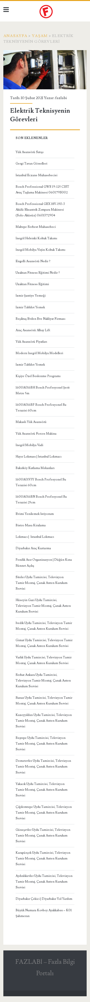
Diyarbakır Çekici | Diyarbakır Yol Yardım (44, 899)
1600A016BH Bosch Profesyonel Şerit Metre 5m (43, 390)
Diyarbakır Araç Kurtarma (33, 548)
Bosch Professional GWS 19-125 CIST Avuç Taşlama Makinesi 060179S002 (42, 189)
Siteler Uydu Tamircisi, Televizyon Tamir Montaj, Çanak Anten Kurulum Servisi (41, 583)
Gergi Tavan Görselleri (31, 163)
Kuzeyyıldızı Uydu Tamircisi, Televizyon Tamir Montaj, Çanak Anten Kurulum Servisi (44, 720)
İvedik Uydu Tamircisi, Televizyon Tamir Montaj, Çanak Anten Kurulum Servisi (44, 626)
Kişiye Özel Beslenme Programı (38, 376)
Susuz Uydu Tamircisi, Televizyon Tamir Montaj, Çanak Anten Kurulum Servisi (44, 700)
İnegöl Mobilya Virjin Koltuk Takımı (40, 250)
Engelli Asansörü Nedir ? (33, 261)
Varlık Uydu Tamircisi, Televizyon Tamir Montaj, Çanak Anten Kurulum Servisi (44, 660)
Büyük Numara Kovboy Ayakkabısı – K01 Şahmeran (44, 913)
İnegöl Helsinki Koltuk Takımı (36, 238)
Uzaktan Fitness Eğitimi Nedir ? (38, 273)
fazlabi (61, 98)
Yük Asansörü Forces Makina (36, 434)
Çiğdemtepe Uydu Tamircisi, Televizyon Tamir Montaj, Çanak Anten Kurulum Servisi (44, 812)
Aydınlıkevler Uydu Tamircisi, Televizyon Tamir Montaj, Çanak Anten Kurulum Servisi (44, 881)
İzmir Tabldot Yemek (30, 307)
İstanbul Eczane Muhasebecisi (36, 175)
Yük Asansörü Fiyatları (31, 342)
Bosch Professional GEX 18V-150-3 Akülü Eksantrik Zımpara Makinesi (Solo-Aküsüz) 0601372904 (40, 209)
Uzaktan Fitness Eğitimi (32, 284)
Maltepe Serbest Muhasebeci (36, 227)
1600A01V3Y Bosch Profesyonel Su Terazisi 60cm (41, 482)
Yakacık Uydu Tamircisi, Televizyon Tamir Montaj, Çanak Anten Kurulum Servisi (41, 789)
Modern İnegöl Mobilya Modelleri (39, 353)
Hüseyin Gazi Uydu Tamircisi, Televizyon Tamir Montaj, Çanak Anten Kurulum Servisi (43, 605)
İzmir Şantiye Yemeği (31, 296)
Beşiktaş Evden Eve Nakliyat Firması (40, 319)
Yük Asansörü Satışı (29, 152)
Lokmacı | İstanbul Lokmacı (35, 537)
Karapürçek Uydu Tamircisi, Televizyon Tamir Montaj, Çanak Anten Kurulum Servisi (43, 858)
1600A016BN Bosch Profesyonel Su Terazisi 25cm (41, 499)
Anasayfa (15, 35)
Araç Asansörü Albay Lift (33, 330)
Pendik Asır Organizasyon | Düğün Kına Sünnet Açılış (44, 562)
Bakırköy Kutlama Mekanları (35, 468)
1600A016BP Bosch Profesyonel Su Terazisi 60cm (41, 407)
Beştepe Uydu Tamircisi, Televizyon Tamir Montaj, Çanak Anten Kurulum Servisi (41, 743)
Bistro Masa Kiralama (31, 525)
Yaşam (40, 35)
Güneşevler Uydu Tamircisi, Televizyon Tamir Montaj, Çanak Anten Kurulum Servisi (43, 835)
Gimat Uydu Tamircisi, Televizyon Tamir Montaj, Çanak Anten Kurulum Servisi (44, 643)
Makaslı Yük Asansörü (31, 422)
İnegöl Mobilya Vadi (29, 445)
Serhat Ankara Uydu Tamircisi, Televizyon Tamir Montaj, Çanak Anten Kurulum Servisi (43, 680)
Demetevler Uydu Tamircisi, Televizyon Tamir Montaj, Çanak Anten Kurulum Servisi (43, 766)
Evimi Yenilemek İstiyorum (35, 514)
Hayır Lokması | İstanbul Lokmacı (38, 456)
